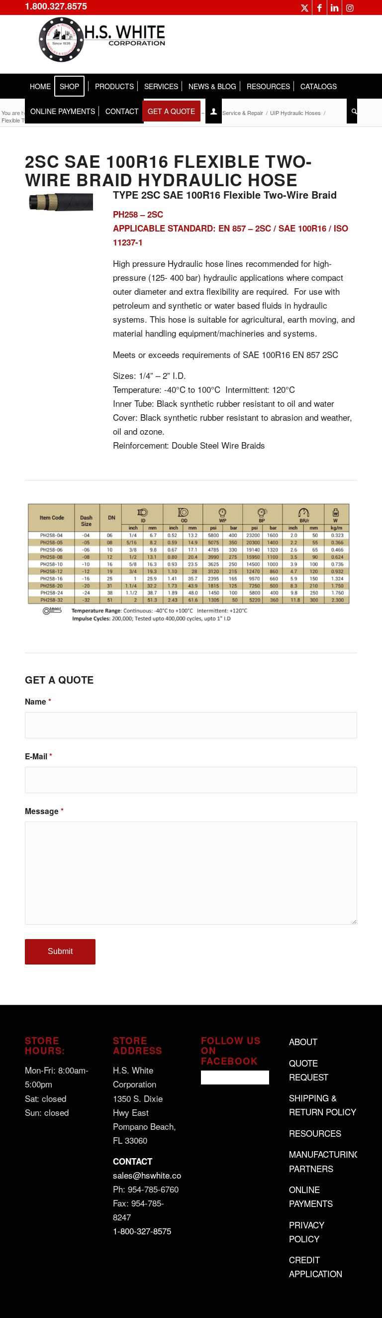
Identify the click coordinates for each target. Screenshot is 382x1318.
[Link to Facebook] (319, 7)
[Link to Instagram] (349, 7)
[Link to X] (304, 7)
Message (44, 811)
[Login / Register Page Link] (213, 111)
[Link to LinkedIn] (334, 7)
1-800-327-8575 (142, 1230)
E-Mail (38, 756)
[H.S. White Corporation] (99, 44)
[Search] (352, 111)
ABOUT (303, 1041)
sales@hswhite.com (150, 1175)
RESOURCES (315, 1133)
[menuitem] (40, 86)
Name (38, 701)
